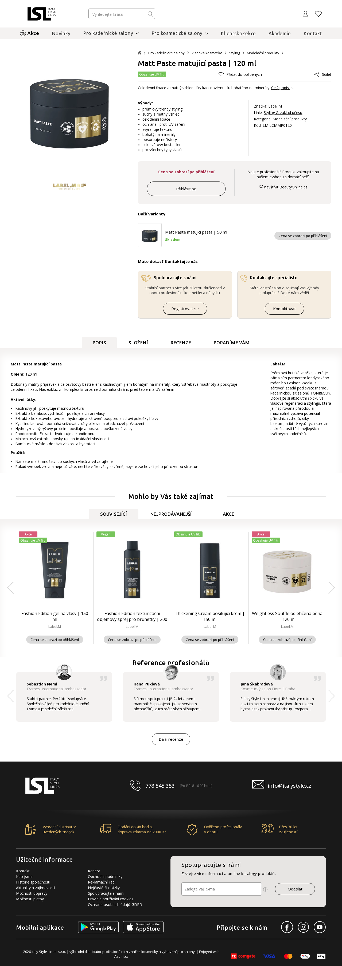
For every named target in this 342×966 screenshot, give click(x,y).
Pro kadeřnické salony (166, 53)
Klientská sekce (238, 33)
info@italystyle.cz (289, 785)
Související (113, 513)
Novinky (61, 33)
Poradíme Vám (231, 343)
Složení (138, 343)
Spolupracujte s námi (106, 893)
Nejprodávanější (171, 513)
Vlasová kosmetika (207, 53)
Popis (99, 343)
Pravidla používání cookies (110, 898)
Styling (234, 53)
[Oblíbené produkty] (318, 14)
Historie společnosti (33, 882)
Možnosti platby (30, 898)
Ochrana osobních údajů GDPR (115, 904)
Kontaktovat (284, 308)
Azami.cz (121, 956)
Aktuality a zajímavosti (35, 887)
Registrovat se (185, 308)
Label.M (275, 106)
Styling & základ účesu (283, 112)
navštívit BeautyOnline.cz (285, 187)
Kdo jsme (24, 876)
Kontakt (313, 33)
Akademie (280, 33)
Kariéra (94, 870)
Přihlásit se (186, 188)
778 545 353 (159, 785)
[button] (240, 74)
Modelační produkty (263, 53)
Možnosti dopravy (31, 893)
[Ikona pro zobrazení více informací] (265, 889)
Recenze (180, 343)
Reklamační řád (101, 882)
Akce (33, 33)
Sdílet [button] (326, 74)
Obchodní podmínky (105, 876)
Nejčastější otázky (104, 887)
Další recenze (171, 739)
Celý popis (280, 87)
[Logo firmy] (41, 14)
